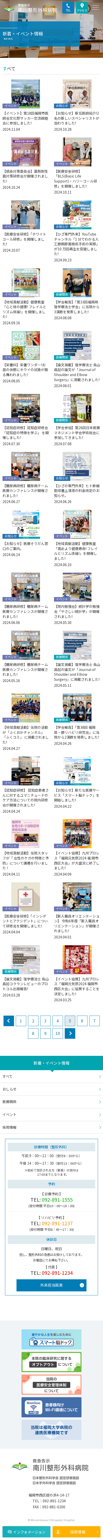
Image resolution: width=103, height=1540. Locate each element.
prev (9, 1021)
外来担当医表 (51, 1285)
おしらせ (9, 1089)
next (70, 1033)
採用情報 (78, 1531)
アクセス (82, 10)
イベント (9, 1114)
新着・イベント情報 (52, 1063)
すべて (7, 1076)
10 (58, 1033)
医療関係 (9, 1101)
